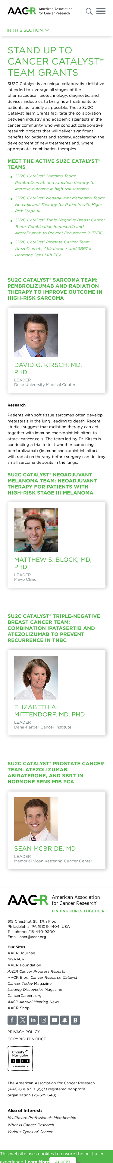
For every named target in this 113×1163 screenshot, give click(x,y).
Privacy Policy (24, 1031)
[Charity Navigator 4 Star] (20, 1058)
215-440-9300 (41, 931)
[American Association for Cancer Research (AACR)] (40, 12)
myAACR (16, 959)
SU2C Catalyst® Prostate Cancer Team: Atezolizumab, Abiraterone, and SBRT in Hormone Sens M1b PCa (54, 248)
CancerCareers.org (25, 995)
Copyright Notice (27, 1039)
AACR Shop (19, 1008)
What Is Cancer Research (31, 1125)
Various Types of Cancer (30, 1132)
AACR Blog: (42, 977)
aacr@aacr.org (33, 936)
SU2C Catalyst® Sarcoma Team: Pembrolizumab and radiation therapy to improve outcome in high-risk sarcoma (54, 182)
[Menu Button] (100, 12)
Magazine (30, 983)
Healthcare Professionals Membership (42, 1117)
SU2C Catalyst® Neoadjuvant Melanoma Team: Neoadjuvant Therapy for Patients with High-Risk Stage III (60, 204)
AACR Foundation (24, 965)
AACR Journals (22, 953)
